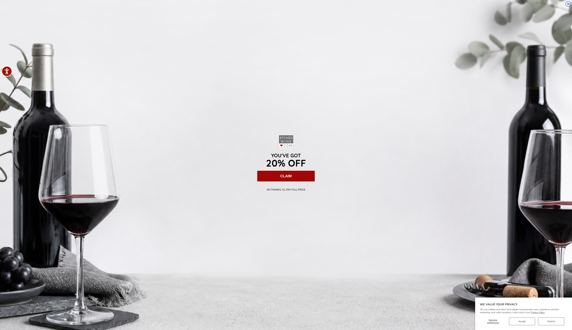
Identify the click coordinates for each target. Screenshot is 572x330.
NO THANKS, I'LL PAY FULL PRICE (286, 189)
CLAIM (286, 176)
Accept (522, 321)
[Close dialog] (568, 3)
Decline (551, 321)
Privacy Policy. (538, 312)
